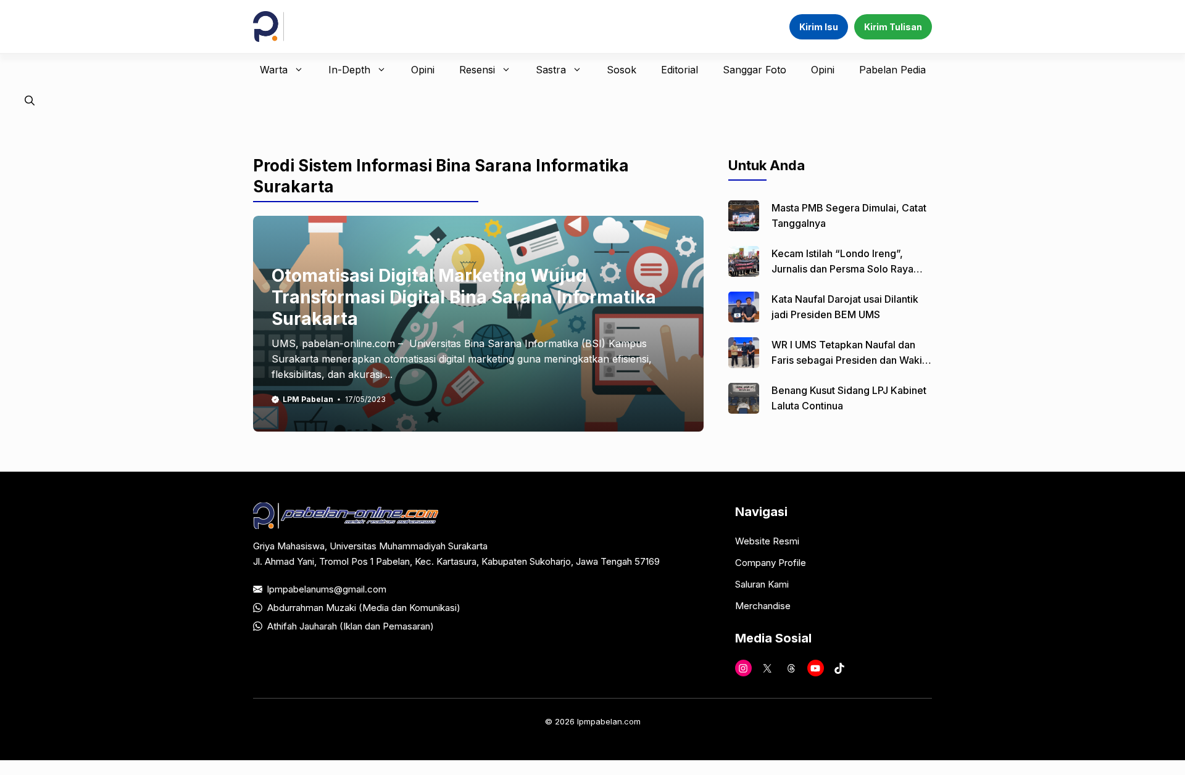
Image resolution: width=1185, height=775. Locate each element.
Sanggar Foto (754, 70)
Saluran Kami (762, 584)
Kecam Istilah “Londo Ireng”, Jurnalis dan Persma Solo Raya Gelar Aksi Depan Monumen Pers (848, 268)
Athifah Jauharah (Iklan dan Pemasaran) (350, 626)
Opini (422, 70)
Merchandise (763, 606)
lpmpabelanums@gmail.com (326, 589)
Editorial (679, 70)
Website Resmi (767, 541)
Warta (274, 70)
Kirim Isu (818, 27)
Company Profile (770, 562)
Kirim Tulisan (893, 27)
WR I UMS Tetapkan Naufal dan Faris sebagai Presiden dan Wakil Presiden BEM (848, 360)
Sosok (621, 70)
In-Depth (349, 70)
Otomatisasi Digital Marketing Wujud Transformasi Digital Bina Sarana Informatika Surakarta (464, 297)
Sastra (551, 70)
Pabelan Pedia (892, 70)
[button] (30, 100)
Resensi (477, 70)
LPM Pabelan (308, 399)
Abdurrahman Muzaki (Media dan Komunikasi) (363, 607)
